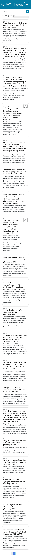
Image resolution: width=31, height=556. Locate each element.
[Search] (27, 11)
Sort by (14, 15)
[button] (8, 16)
